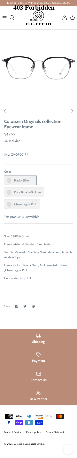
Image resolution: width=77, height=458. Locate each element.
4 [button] (43, 110)
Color (7, 172)
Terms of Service (12, 432)
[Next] (72, 111)
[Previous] (4, 111)
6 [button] (59, 110)
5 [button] (51, 110)
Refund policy (33, 432)
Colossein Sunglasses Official (29, 444)
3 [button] (34, 110)
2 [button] (26, 110)
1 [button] (18, 110)
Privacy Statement (55, 432)
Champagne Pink (25, 204)
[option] (38, 68)
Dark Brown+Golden (27, 192)
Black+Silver (22, 180)
